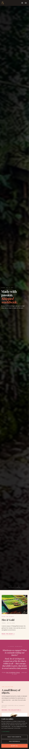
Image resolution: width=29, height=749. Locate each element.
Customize (6, 731)
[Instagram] (22, 3)
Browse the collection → (11, 710)
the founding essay (13, 672)
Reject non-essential (14, 737)
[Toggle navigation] (25, 3)
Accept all (14, 745)
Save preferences (14, 741)
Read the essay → (8, 633)
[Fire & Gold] (14, 604)
